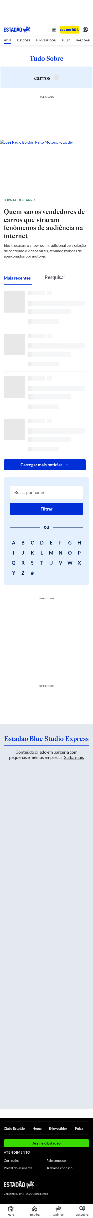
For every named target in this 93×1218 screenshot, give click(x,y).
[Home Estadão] (17, 30)
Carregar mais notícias (41, 464)
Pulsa (79, 1128)
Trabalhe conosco (59, 1168)
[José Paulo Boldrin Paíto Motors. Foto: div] (46, 166)
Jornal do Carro (19, 200)
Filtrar (46, 508)
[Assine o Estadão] (70, 30)
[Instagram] (79, 1184)
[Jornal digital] (54, 29)
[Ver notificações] (85, 29)
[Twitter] (70, 1184)
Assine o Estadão (46, 1143)
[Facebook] (61, 1184)
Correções (11, 1160)
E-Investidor (58, 1128)
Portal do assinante (18, 1168)
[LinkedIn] (87, 1184)
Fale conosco (56, 1160)
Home (36, 1128)
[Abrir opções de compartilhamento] (85, 200)
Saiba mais (74, 757)
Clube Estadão (14, 1128)
